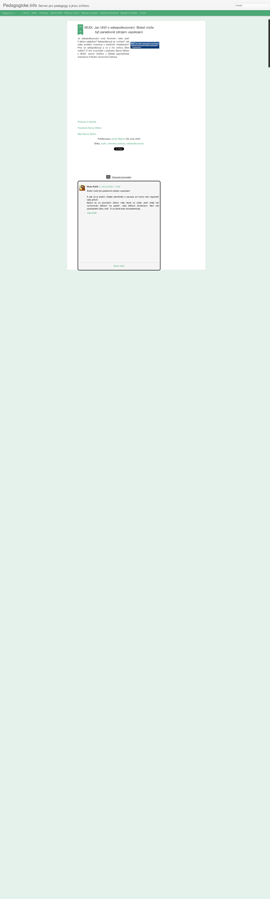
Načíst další (119, 265)
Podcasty (43, 12)
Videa (34, 12)
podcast (121, 143)
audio (103, 143)
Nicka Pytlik (92, 186)
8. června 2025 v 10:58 (109, 186)
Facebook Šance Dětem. (90, 127)
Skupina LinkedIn (129, 12)
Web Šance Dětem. (87, 133)
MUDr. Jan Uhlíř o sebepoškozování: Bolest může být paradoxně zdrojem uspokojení (119, 29)
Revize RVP (56, 12)
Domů (26, 12)
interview (112, 143)
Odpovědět (91, 212)
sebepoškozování (135, 143)
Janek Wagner (118, 138)
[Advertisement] (177, 74)
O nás (143, 12)
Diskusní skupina (89, 12)
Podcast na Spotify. (87, 121)
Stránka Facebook (109, 12)
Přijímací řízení (71, 12)
